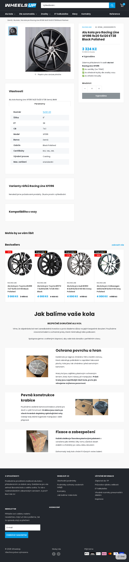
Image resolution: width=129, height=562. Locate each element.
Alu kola (9, 14)
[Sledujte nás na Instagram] (58, 554)
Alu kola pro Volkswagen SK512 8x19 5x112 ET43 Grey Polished (109, 289)
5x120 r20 (47, 112)
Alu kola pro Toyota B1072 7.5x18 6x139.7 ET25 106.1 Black (49, 289)
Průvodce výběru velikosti (107, 484)
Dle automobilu (27, 14)
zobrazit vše (118, 245)
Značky (44, 14)
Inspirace (99, 499)
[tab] (40, 103)
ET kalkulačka (61, 14)
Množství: (87, 83)
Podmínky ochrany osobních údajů (70, 486)
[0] (121, 5)
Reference (115, 14)
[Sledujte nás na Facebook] (54, 554)
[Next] (124, 269)
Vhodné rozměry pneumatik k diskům (108, 493)
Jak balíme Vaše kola (67, 495)
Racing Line (87, 27)
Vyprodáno (101, 95)
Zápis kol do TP (102, 480)
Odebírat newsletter (16, 535)
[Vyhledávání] (112, 5)
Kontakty (86, 14)
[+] (99, 88)
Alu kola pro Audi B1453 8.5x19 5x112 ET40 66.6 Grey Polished (79, 289)
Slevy (74, 14)
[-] (85, 88)
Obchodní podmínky (66, 480)
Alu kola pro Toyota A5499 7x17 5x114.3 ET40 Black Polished (20, 289)
